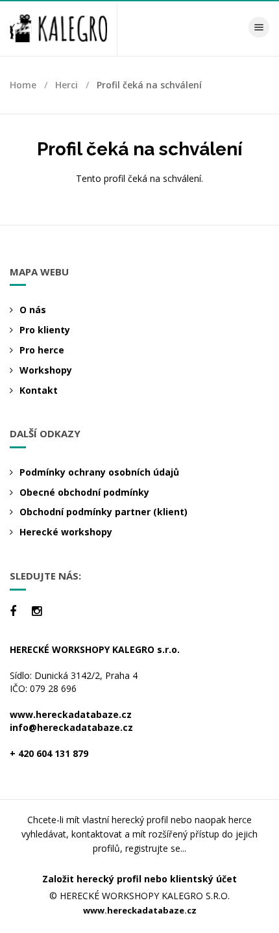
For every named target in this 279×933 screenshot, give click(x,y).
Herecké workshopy (65, 532)
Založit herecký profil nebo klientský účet (139, 879)
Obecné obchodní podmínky (84, 492)
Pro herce (41, 350)
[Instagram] (37, 611)
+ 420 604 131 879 (49, 753)
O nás (32, 309)
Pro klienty (44, 330)
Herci (66, 85)
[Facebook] (13, 611)
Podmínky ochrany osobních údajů (99, 472)
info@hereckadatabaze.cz (71, 727)
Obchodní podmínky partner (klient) (103, 511)
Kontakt (38, 390)
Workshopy (45, 370)
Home (23, 85)
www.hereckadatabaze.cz (71, 714)
